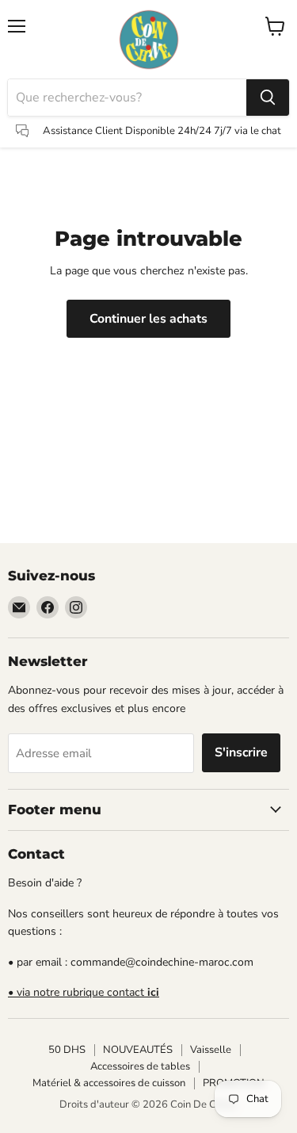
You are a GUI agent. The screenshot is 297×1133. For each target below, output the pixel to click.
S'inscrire (241, 752)
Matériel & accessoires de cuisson (108, 1083)
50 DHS (67, 1050)
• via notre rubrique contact (83, 992)
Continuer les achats (148, 318)
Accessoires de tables (140, 1066)
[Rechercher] (267, 97)
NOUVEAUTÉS (138, 1050)
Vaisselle (210, 1050)
